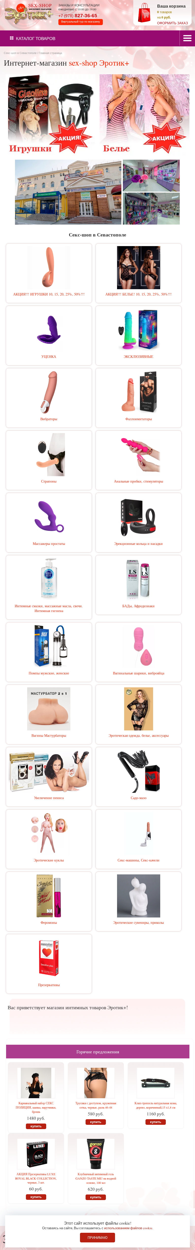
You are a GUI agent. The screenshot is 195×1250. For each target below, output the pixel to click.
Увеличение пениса (49, 797)
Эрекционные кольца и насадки (138, 543)
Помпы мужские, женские (49, 673)
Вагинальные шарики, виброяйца (138, 673)
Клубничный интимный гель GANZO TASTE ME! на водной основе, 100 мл (95, 1178)
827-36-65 (77, 15)
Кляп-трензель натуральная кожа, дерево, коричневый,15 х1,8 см (156, 1105)
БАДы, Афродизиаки (138, 605)
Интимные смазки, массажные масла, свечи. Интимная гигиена (49, 608)
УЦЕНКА (48, 356)
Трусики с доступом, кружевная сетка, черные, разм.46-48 (95, 1105)
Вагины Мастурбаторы (48, 735)
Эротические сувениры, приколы (138, 922)
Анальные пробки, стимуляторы (138, 481)
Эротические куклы (49, 860)
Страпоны (48, 481)
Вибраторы (48, 418)
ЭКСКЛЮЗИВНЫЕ (138, 356)
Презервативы (49, 984)
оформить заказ (172, 23)
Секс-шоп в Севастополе (20, 52)
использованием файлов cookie (128, 1228)
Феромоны (49, 922)
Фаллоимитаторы (138, 418)
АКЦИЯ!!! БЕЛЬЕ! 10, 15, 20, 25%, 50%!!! (138, 294)
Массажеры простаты (49, 543)
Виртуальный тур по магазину (80, 21)
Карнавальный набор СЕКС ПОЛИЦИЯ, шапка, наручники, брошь (36, 1107)
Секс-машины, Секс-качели (138, 860)
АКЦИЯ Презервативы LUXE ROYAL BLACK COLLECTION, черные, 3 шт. (36, 1178)
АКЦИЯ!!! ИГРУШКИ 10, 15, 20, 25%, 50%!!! (49, 294)
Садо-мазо (139, 797)
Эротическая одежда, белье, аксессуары (139, 735)
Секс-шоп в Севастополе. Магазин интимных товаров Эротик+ (28, 13)
